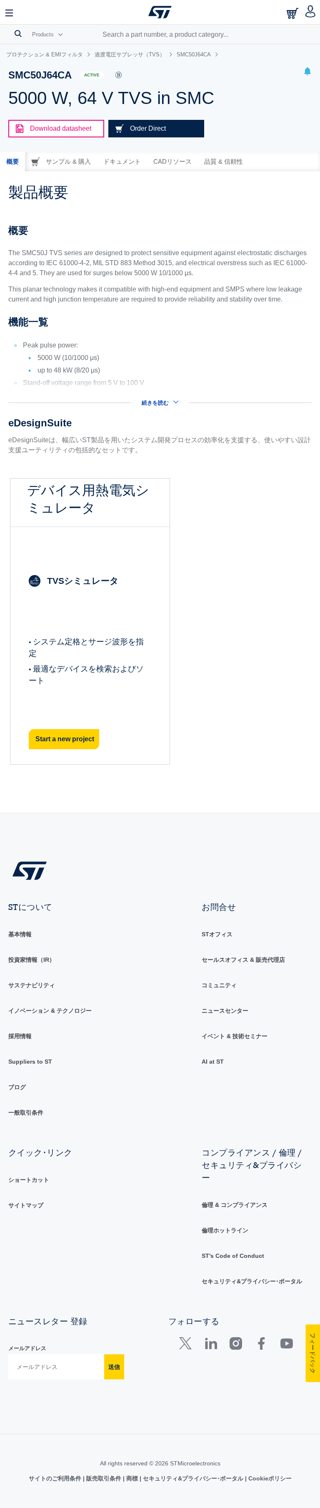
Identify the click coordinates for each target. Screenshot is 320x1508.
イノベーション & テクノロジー (50, 1010)
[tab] (12, 161)
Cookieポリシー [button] (269, 1478)
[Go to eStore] (293, 13)
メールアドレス (27, 1348)
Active (92, 75)
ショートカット (28, 1179)
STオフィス (217, 934)
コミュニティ (219, 985)
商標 (132, 1478)
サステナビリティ (31, 985)
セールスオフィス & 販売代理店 (243, 959)
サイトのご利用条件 (56, 1478)
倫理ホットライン (225, 1230)
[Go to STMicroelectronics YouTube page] (286, 1345)
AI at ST (213, 1061)
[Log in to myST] (310, 12)
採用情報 (20, 1036)
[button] (9, 12)
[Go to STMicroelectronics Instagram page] (235, 1345)
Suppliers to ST (30, 1061)
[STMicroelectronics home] (160, 12)
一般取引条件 (25, 1112)
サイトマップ (25, 1205)
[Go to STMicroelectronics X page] (187, 1345)
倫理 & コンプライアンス (235, 1204)
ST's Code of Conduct (233, 1255)
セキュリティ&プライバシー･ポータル (252, 1281)
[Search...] (18, 33)
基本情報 (20, 934)
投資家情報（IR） (31, 959)
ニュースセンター (225, 1010)
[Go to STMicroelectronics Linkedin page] (210, 1345)
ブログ (17, 1087)
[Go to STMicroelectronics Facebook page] (261, 1345)
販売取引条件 (104, 1478)
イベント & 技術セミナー (235, 1036)
